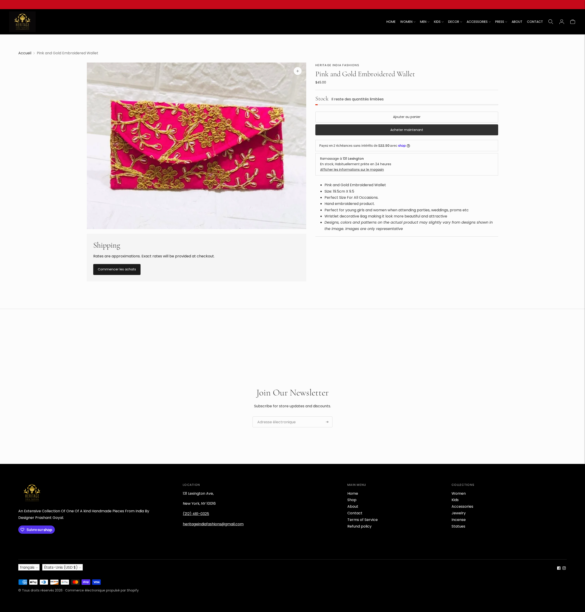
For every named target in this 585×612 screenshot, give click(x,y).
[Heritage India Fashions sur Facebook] (559, 568)
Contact (354, 513)
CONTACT (535, 21)
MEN (423, 21)
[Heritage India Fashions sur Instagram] (564, 568)
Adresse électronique (274, 416)
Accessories (462, 506)
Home (352, 493)
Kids (455, 499)
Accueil (24, 53)
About (352, 506)
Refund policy (359, 526)
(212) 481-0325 (196, 513)
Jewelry (459, 513)
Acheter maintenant (406, 130)
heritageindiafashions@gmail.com (213, 524)
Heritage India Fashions (337, 65)
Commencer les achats (117, 269)
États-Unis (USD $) (61, 567)
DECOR (453, 21)
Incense (459, 519)
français (27, 567)
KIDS (437, 21)
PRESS (499, 21)
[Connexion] (561, 22)
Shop (351, 499)
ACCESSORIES (477, 21)
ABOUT (517, 21)
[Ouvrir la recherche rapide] (551, 22)
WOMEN (406, 21)
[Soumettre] (327, 422)
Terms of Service (362, 519)
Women (459, 493)
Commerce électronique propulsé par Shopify (102, 590)
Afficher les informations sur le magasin (352, 169)
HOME (391, 21)
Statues (458, 526)
